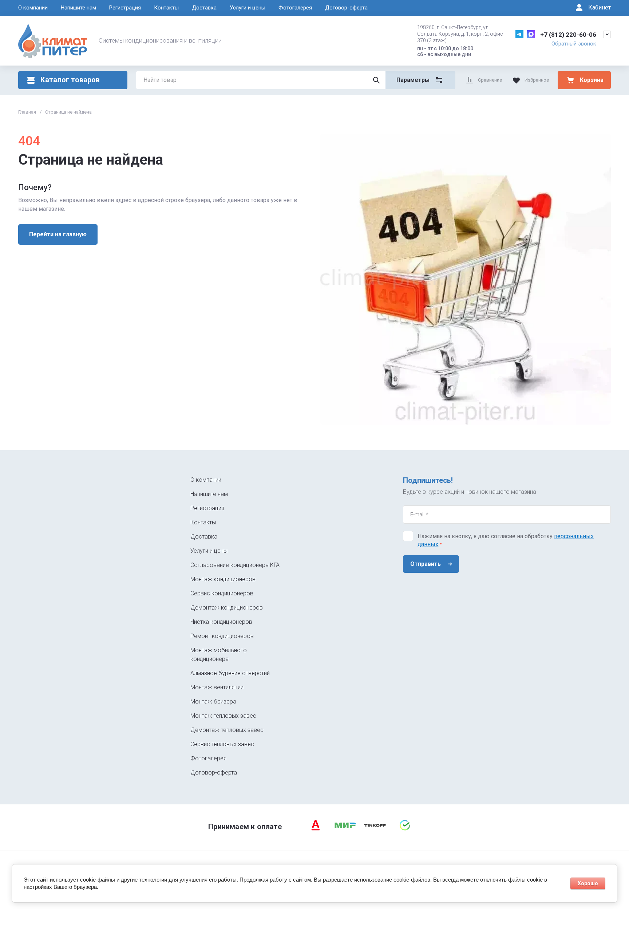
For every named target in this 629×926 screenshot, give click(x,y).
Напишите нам (78, 7)
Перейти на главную (58, 234)
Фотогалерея (295, 7)
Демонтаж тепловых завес (227, 729)
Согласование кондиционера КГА (235, 564)
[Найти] (376, 80)
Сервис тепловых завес (222, 744)
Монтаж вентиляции (217, 687)
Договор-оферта (346, 7)
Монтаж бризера (213, 701)
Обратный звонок (573, 43)
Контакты (166, 7)
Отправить (425, 563)
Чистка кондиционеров (221, 621)
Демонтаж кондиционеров (226, 607)
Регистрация (125, 7)
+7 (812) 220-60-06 (568, 34)
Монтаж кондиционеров (223, 579)
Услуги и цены (247, 7)
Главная (27, 112)
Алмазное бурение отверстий (230, 673)
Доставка (204, 7)
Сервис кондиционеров (221, 593)
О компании (33, 7)
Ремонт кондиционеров (222, 636)
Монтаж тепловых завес (223, 715)
